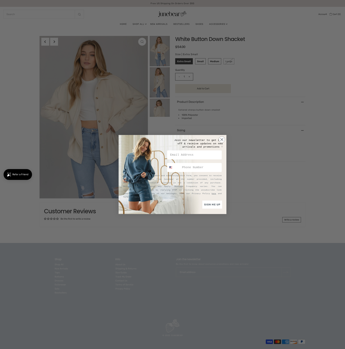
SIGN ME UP (212, 204)
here (214, 193)
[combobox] (173, 167)
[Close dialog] (222, 139)
